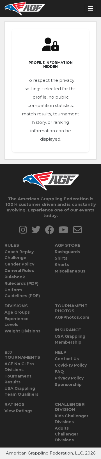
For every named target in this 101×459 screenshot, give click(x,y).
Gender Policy (19, 264)
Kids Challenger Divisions (71, 418)
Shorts (62, 264)
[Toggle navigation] (90, 8)
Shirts (61, 258)
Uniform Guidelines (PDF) (22, 292)
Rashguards (67, 251)
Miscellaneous (70, 271)
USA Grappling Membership (70, 339)
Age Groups (17, 312)
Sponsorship (68, 384)
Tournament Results (17, 379)
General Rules (19, 270)
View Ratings (18, 410)
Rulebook (14, 276)
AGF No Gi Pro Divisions (19, 366)
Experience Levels (16, 321)
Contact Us (67, 358)
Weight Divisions (22, 331)
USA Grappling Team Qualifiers (21, 391)
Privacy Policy (69, 378)
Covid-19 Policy (71, 365)
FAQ (59, 371)
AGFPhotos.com (72, 317)
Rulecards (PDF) (21, 283)
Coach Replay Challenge (19, 254)
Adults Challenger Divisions (66, 434)
